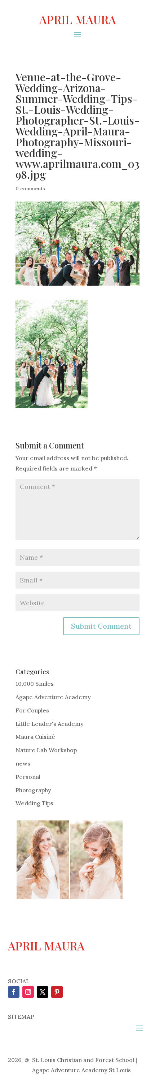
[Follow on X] (42, 992)
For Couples (32, 710)
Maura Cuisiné (35, 736)
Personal (27, 776)
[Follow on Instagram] (28, 992)
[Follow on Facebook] (13, 992)
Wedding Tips (34, 803)
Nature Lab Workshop (46, 750)
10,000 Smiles (34, 683)
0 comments (30, 188)
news (22, 763)
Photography (33, 790)
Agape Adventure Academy (53, 697)
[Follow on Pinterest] (57, 992)
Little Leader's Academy (49, 723)
